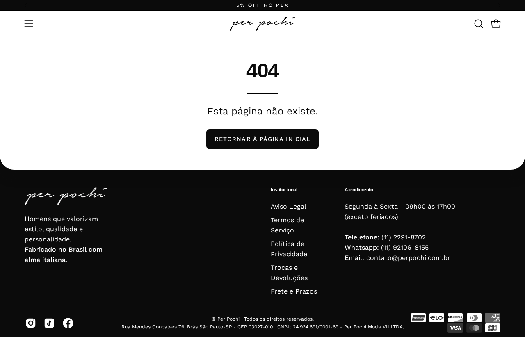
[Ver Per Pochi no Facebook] (67, 323)
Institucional (284, 190)
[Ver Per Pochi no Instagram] (30, 323)
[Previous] (26, 5)
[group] (262, 5)
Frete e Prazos (294, 291)
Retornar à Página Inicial (262, 139)
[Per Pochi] (262, 24)
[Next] (498, 5)
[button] (478, 23)
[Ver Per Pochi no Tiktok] (49, 323)
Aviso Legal (288, 206)
